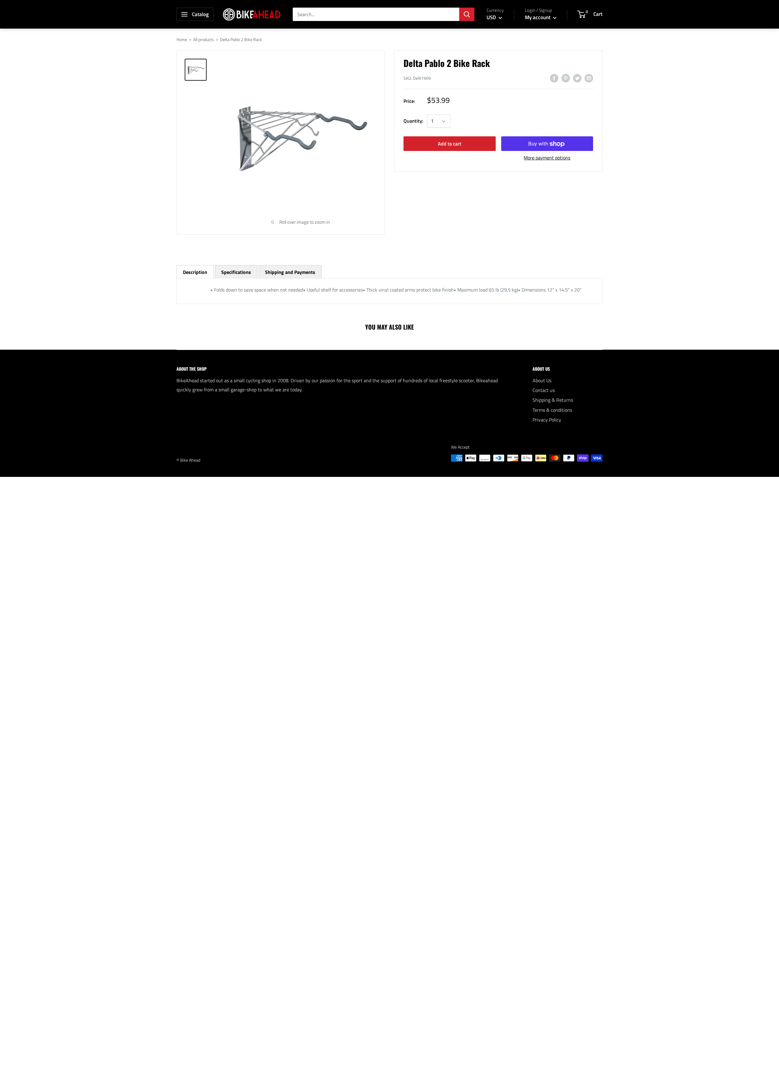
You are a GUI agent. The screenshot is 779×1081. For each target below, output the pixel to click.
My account (538, 17)
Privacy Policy (547, 419)
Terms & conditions (552, 410)
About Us (542, 380)
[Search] (466, 14)
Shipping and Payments (290, 272)
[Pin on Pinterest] (565, 77)
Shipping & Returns (553, 400)
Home (181, 39)
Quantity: (413, 121)
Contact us (544, 390)
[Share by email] (589, 77)
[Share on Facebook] (554, 77)
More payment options (547, 158)
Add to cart (449, 144)
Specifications (236, 272)
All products (203, 39)
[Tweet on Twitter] (577, 77)
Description (195, 272)
